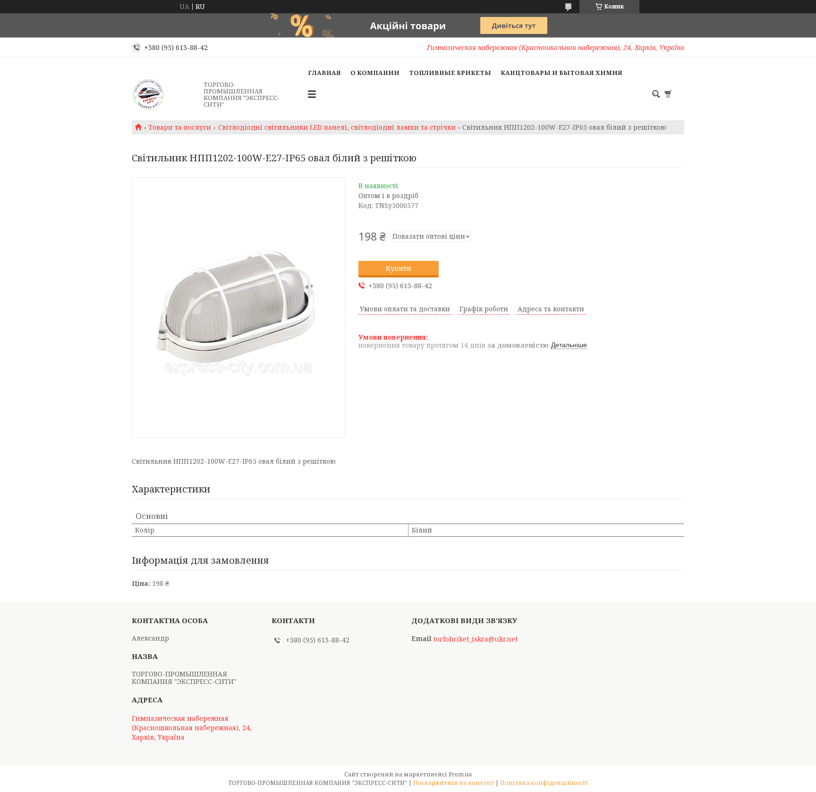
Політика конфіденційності (544, 783)
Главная (324, 72)
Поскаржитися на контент (453, 783)
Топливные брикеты (450, 72)
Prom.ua (460, 774)
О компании (375, 72)
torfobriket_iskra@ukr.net (476, 639)
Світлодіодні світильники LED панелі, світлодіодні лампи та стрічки (337, 127)
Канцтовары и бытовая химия (561, 72)
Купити (398, 268)
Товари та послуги (179, 127)
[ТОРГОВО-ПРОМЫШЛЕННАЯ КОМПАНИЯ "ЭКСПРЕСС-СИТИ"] (165, 94)
